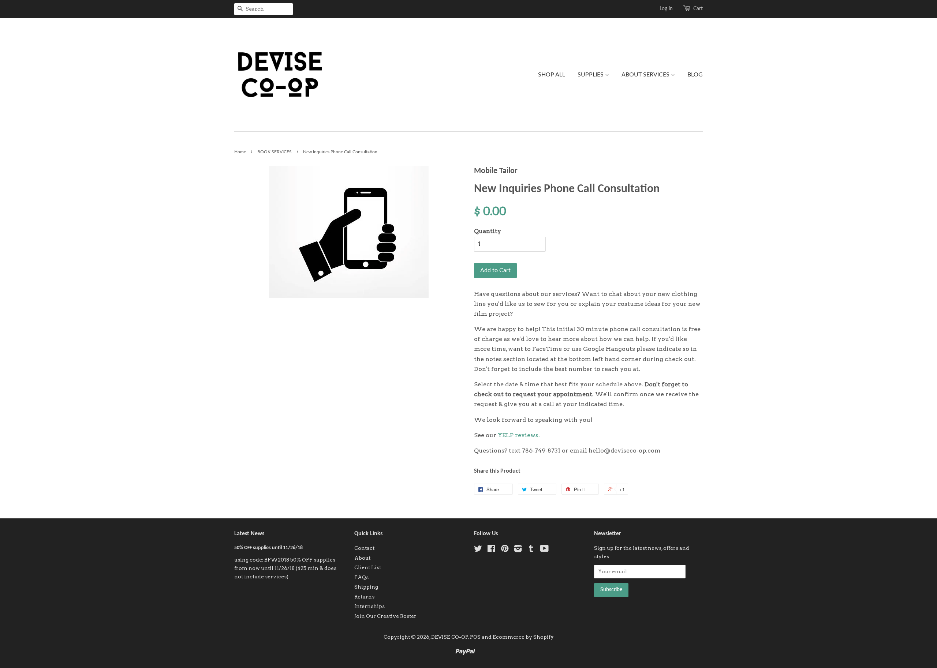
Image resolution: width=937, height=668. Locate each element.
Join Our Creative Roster (385, 616)
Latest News (249, 534)
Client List (367, 567)
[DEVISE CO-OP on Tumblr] (531, 550)
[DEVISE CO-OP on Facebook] (491, 550)
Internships (369, 606)
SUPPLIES (591, 75)
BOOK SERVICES (274, 152)
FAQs (361, 577)
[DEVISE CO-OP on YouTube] (544, 550)
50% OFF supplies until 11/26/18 (268, 547)
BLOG (695, 75)
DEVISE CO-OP (449, 637)
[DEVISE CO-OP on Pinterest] (505, 550)
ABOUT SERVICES (646, 75)
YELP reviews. (519, 435)
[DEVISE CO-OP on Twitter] (478, 550)
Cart (698, 8)
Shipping (366, 587)
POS (475, 637)
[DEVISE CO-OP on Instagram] (518, 550)
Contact (364, 548)
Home (240, 152)
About (362, 558)
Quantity (487, 231)
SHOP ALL (551, 75)
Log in (666, 8)
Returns (364, 597)
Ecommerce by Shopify (523, 637)
